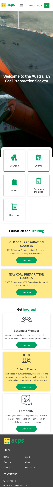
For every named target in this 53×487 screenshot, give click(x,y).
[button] (21, 5)
